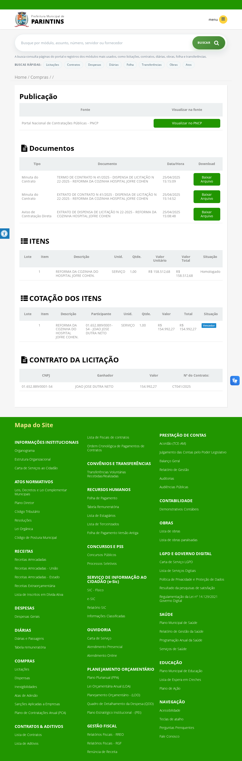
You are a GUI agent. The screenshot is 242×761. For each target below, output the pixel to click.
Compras (39, 77)
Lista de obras (170, 531)
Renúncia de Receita (102, 751)
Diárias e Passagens (29, 638)
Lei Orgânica (24, 528)
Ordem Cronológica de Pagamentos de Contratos (115, 448)
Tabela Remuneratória (103, 506)
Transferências (152, 65)
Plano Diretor (24, 502)
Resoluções (23, 520)
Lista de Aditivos (27, 743)
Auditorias (167, 478)
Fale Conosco (169, 736)
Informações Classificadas (106, 616)
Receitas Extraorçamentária (35, 585)
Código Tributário (27, 511)
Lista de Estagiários (101, 515)
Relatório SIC (96, 607)
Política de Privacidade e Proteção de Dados (192, 579)
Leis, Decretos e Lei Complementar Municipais (41, 492)
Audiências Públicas (174, 487)
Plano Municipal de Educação (181, 671)
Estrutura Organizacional (33, 459)
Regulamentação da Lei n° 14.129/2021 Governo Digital (189, 598)
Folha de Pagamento (102, 498)
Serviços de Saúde (173, 649)
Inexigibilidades (26, 686)
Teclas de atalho (171, 719)
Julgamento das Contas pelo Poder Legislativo (193, 452)
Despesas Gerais (27, 616)
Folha (130, 65)
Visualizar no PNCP (187, 123)
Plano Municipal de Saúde (178, 622)
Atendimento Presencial (104, 646)
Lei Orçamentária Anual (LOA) (108, 686)
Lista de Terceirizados (103, 524)
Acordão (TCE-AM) (173, 443)
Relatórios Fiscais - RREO (105, 734)
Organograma (25, 450)
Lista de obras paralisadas (179, 540)
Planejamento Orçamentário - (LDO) (113, 695)
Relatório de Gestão (174, 469)
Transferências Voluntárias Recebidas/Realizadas (106, 474)
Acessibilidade (170, 710)
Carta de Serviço (99, 638)
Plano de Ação (170, 688)
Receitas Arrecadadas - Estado (37, 577)
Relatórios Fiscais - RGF (104, 743)
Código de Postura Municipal (36, 537)
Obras (174, 65)
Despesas (94, 65)
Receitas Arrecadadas (30, 559)
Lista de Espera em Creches (180, 679)
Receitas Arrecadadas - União (36, 568)
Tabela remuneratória (30, 647)
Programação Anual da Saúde (181, 640)
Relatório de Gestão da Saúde (181, 631)
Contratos (73, 65)
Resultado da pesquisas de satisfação (187, 588)
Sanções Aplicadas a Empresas (37, 704)
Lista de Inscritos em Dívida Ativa (39, 594)
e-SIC (91, 598)
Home (21, 77)
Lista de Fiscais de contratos (108, 437)
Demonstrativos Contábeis (179, 509)
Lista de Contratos (28, 734)
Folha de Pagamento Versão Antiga (112, 533)
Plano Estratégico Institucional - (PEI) (114, 712)
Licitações (52, 65)
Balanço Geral (170, 461)
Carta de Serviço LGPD (176, 562)
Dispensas (22, 678)
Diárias (114, 65)
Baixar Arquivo (207, 179)
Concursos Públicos (101, 554)
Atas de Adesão (26, 695)
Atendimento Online (102, 655)
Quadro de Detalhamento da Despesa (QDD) (120, 703)
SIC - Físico (95, 590)
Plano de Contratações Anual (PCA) (40, 712)
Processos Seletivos (102, 563)
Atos (189, 65)
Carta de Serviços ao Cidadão (36, 468)
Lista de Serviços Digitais (178, 570)
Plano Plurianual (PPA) (103, 677)
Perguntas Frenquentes (177, 727)
